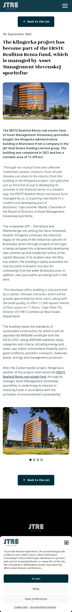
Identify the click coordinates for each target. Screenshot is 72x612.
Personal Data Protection (43, 607)
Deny (36, 589)
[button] (66, 542)
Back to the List (39, 22)
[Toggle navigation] (64, 5)
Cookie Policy (21, 607)
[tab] (30, 460)
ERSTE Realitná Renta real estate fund (34, 374)
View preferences (36, 599)
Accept (36, 579)
